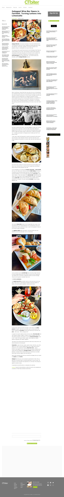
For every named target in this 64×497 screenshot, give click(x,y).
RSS (14, 488)
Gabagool (13, 367)
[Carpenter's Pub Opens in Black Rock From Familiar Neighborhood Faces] (53, 106)
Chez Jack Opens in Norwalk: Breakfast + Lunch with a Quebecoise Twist (5, 64)
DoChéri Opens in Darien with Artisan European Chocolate (51, 57)
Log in (21, 487)
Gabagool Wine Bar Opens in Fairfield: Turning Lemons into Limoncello (26, 13)
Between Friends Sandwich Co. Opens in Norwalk (5, 36)
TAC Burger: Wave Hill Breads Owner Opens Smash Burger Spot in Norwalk (51, 80)
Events (20, 7)
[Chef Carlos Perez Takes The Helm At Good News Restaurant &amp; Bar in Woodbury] (53, 113)
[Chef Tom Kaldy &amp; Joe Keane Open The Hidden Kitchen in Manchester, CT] (53, 72)
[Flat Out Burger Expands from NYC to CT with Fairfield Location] (53, 30)
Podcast (25, 7)
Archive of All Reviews (54, 20)
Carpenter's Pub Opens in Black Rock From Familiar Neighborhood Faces (51, 108)
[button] (53, 139)
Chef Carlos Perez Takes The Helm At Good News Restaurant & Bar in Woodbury (51, 115)
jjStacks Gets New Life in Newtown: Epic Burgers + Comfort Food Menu (50, 121)
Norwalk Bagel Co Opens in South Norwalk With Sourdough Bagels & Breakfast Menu (51, 88)
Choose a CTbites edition (28, 440)
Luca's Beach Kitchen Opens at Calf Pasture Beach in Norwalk (51, 94)
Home (3, 7)
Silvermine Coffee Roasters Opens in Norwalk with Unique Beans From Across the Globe (6, 60)
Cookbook (30, 7)
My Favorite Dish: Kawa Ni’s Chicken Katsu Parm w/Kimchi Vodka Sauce (6, 32)
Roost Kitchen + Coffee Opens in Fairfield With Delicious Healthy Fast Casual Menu (51, 128)
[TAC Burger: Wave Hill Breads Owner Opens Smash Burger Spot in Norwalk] (53, 78)
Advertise (15, 487)
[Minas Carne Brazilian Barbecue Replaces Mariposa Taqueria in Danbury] (53, 60)
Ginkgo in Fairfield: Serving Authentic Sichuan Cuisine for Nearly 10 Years (5, 48)
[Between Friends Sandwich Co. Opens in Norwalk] (53, 50)
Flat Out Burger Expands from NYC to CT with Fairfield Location (51, 31)
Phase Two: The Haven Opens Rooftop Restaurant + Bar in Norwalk (51, 68)
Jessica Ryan (14, 18)
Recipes (15, 485)
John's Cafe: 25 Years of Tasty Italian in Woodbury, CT (6, 52)
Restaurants (9, 7)
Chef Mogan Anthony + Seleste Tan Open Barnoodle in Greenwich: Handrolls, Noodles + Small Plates (51, 102)
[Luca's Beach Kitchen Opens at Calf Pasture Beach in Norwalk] (53, 92)
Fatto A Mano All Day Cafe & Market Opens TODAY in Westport (5, 55)
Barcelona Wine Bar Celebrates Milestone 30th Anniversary (5, 44)
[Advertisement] (32, 461)
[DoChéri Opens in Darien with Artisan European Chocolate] (53, 55)
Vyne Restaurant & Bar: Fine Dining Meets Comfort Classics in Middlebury (6, 28)
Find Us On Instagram (53, 134)
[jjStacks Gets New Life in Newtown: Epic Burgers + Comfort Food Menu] (53, 120)
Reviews (15, 484)
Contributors (22, 484)
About (21, 483)
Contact (21, 485)
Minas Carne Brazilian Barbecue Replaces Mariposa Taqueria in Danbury (51, 62)
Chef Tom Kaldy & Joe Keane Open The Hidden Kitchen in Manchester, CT (6, 40)
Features (15, 7)
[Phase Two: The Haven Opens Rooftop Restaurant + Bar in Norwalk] (53, 66)
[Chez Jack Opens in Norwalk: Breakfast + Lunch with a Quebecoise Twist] (53, 43)
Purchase (35, 487)
